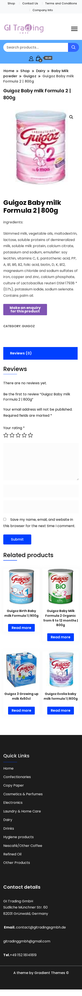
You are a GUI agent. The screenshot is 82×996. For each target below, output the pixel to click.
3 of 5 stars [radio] (18, 435)
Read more (21, 627)
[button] (71, 117)
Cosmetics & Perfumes (23, 794)
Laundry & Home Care (22, 811)
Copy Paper (13, 785)
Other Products (16, 862)
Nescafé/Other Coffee (22, 845)
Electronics (13, 802)
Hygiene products (18, 836)
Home (8, 768)
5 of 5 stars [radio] (30, 435)
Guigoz (28, 326)
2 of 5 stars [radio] (12, 435)
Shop (11, 3)
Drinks (8, 828)
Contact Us (30, 3)
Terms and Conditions (61, 3)
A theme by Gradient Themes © (41, 972)
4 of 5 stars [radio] (24, 435)
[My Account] (31, 58)
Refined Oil (12, 854)
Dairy (7, 819)
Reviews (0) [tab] (21, 353)
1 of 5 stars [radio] (6, 435)
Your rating (14, 427)
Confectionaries (17, 776)
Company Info (43, 10)
